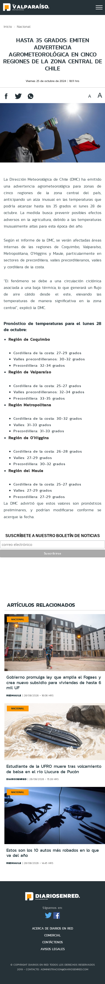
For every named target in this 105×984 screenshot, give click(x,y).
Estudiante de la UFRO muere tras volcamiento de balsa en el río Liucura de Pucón (53, 769)
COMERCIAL (52, 935)
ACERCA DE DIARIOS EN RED (52, 928)
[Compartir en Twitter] (18, 98)
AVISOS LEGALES (53, 949)
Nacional (24, 26)
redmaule (13, 695)
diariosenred (16, 779)
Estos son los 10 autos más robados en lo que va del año (52, 853)
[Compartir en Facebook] (6, 98)
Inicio (8, 26)
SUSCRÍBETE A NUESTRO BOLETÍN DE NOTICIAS (52, 536)
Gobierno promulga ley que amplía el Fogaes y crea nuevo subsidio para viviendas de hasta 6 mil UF (53, 682)
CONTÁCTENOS (52, 942)
